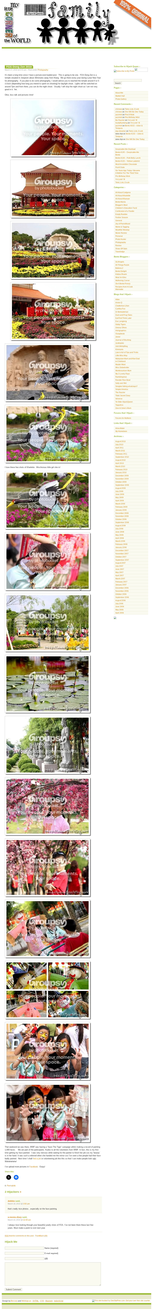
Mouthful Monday (122, 230)
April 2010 (119, 463)
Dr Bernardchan (121, 312)
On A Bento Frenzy (122, 284)
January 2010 (121, 472)
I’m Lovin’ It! (132, 120)
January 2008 (121, 547)
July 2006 (119, 604)
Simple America (121, 389)
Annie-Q (118, 303)
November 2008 (121, 516)
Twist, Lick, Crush (132, 109)
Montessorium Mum (123, 371)
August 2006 (120, 600)
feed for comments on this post (19, 1236)
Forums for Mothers (123, 418)
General (118, 220)
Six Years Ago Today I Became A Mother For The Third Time (127, 171)
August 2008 (120, 525)
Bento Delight (120, 271)
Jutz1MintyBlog (121, 346)
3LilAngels (119, 262)
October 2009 (120, 482)
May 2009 (119, 497)
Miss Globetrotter (122, 367)
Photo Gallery (120, 99)
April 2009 (119, 501)
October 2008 (120, 519)
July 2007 (119, 566)
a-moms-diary (15, 1217)
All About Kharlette (122, 196)
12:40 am (27, 1220)
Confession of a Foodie (124, 211)
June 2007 (119, 569)
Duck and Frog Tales (123, 315)
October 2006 (120, 594)
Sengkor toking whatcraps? (126, 386)
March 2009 (120, 504)
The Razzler (120, 392)
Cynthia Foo (120, 309)
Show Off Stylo (121, 249)
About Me (119, 93)
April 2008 (119, 538)
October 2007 (120, 557)
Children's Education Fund (126, 208)
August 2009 (120, 488)
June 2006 (119, 606)
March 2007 (120, 579)
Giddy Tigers (120, 324)
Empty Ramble (121, 214)
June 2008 (119, 532)
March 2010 (120, 466)
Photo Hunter (120, 239)
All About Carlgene (123, 192)
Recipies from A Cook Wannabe (124, 288)
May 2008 (119, 535)
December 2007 (121, 550)
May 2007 (119, 572)
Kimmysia (119, 349)
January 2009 (121, 510)
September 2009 (122, 485)
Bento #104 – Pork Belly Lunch (127, 158)
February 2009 (121, 507)
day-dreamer (120, 131)
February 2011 (121, 454)
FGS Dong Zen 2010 (19, 66)
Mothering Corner (122, 280)
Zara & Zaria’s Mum (123, 408)
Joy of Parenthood (122, 224)
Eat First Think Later (123, 318)
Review (118, 245)
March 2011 (120, 451)
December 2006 (121, 588)
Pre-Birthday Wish (132, 117)
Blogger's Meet (121, 205)
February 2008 (121, 544)
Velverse (118, 399)
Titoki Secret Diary (122, 395)
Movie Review (121, 233)
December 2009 (121, 476)
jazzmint (118, 115)
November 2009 (121, 479)
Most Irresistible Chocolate (126, 164)
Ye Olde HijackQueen (124, 402)
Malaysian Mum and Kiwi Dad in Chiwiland (127, 360)
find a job (37, 1158)
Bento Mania (120, 202)
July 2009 (119, 491)
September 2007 (122, 560)
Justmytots (119, 343)
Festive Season (121, 217)
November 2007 (121, 554)
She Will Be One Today (134, 112)
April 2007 (119, 575)
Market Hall (120, 96)
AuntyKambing (121, 123)
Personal (119, 236)
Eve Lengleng (121, 321)
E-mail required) (51, 1253)
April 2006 (119, 613)
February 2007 (121, 582)
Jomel (117, 337)
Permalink (11, 1186)
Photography (43, 70)
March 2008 (120, 541)
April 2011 (119, 448)
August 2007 (120, 563)
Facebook (33, 1167)
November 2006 (121, 591)
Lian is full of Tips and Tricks (126, 352)
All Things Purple (122, 265)
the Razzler (120, 120)
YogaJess (119, 405)
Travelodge (120, 252)
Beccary (14, 1301)
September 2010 (122, 457)
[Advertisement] (76, 55)
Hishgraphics (120, 330)
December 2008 (121, 513)
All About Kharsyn (122, 199)
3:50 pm (26, 1204)
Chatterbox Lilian (122, 306)
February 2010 (121, 469)
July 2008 (119, 529)
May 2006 (119, 610)
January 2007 (121, 585)
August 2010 (120, 460)
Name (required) (51, 1248)
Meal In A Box (120, 277)
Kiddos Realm (121, 274)
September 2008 (122, 522)
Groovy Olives (121, 327)
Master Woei (120, 364)
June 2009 (119, 494)
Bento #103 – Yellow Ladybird (127, 161)
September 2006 (122, 597)
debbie (11, 1201)
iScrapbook (120, 334)
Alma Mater (120, 428)
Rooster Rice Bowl (122, 380)
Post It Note (129, 115)
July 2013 (119, 444)
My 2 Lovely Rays (122, 374)
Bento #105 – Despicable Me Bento (127, 153)
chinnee (118, 109)
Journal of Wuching (123, 340)
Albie (117, 299)
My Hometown (121, 431)
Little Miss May (121, 355)
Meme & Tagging (122, 227)
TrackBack (41, 1236)
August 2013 (120, 441)
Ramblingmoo (121, 377)
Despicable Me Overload (125, 149)
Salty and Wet (121, 383)
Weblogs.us (26, 1301)
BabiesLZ (119, 268)
